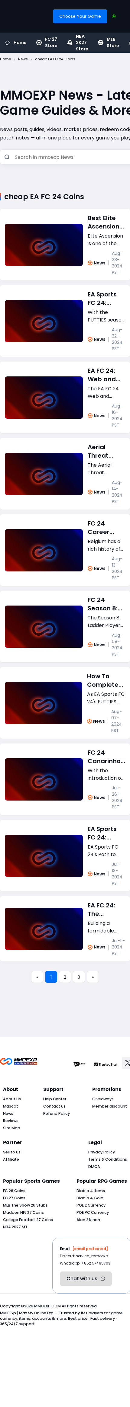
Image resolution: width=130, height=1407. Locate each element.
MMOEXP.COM (47, 1306)
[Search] (7, 157)
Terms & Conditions (107, 1159)
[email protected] (90, 1248)
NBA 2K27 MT (15, 1227)
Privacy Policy (101, 1152)
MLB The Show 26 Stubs (25, 1205)
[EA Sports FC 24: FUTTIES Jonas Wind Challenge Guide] (44, 321)
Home (20, 43)
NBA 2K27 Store (82, 42)
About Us (12, 1099)
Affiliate (11, 1159)
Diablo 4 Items (90, 1190)
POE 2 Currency (91, 1205)
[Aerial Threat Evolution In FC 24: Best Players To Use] (44, 474)
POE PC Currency (92, 1212)
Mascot (10, 1106)
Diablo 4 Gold (89, 1198)
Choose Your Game (80, 16)
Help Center (55, 1099)
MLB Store (113, 42)
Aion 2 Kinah (88, 1219)
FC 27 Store (51, 42)
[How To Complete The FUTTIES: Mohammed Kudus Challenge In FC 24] (43, 703)
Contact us (54, 1106)
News (100, 263)
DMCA (94, 1166)
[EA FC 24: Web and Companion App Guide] (44, 397)
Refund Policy (56, 1113)
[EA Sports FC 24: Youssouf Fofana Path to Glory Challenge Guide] (44, 856)
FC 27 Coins (14, 1198)
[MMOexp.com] (18, 1064)
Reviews (10, 1120)
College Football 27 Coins (28, 1219)
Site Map (11, 1127)
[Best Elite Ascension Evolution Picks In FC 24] (44, 245)
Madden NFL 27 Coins (23, 1212)
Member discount (109, 1106)
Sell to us (12, 1152)
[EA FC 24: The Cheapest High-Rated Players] (44, 929)
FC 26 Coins (14, 1190)
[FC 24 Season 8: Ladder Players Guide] (44, 627)
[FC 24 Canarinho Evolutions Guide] (44, 779)
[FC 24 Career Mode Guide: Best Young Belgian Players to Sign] (44, 550)
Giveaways (103, 1099)
